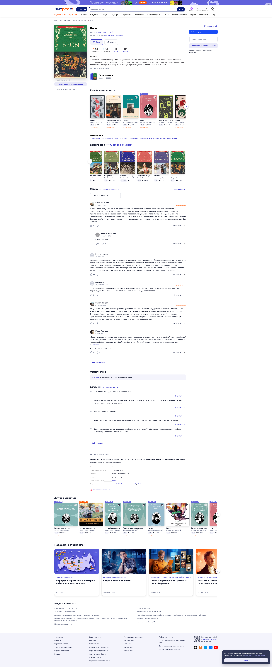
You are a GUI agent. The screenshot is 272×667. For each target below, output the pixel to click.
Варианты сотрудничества (99, 647)
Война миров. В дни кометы (127, 176)
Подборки (115, 15)
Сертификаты (204, 15)
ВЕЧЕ (114, 480)
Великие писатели (104, 138)
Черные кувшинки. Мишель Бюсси (149, 618)
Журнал (193, 15)
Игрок (177, 120)
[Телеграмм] (205, 647)
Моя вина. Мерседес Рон (63, 624)
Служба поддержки (61, 651)
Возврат (57, 654)
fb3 (120, 484)
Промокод (73, 15)
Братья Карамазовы (113, 120)
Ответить (177, 226)
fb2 (117, 484)
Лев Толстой (108, 178)
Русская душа (133, 138)
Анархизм (93, 138)
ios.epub (126, 484)
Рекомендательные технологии (170, 649)
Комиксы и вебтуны (179, 15)
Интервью (107, 577)
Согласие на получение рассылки (171, 646)
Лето (58, 577)
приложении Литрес (210, 639)
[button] (95, 50)
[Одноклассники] (200, 647)
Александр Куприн (160, 178)
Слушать (124, 577)
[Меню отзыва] (183, 226)
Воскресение (108, 176)
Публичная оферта (166, 637)
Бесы (142, 120)
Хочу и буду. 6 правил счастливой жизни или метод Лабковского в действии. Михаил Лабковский (171, 615)
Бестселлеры (129, 640)
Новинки (84, 15)
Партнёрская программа (98, 651)
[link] (135, 203)
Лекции (166, 15)
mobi (131, 484)
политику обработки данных (254, 655)
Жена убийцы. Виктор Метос (64, 612)
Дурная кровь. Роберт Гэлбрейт (65, 608)
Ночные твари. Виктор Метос (147, 622)
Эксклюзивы (139, 15)
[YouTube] (216, 647)
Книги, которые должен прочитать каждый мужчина (168, 582)
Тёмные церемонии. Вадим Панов (149, 612)
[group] (138, 204)
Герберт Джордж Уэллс (127, 178)
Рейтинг (182, 577)
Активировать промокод (133, 637)
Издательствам (95, 637)
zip (141, 484)
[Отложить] (102, 97)
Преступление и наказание (166, 120)
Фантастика (154, 577)
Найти (181, 9)
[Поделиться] (216, 26)
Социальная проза (159, 138)
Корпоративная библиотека (99, 661)
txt (138, 484)
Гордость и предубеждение (144, 176)
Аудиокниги (126, 15)
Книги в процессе (153, 15)
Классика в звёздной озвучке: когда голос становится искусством (216, 582)
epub (114, 484)
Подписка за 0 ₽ (60, 15)
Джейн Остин (142, 178)
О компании (58, 637)
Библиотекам (94, 644)
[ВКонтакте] (210, 647)
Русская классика (145, 138)
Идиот (92, 120)
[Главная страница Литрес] (63, 9)
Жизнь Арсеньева (94, 176)
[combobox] (133, 9)
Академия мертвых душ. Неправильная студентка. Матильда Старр (78, 615)
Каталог (83, 9)
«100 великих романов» (114, 35)
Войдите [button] (95, 377)
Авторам (92, 640)
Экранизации (172, 138)
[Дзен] (195, 647)
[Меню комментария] (183, 244)
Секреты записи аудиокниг (117, 580)
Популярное (94, 15)
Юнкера (157, 176)
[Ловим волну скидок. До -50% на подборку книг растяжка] (136, 2)
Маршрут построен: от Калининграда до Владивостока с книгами (75, 582)
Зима (188, 577)
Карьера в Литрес (61, 644)
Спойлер (95, 345)
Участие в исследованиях (63, 647)
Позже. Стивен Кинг (144, 608)
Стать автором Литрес (97, 654)
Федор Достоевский (97, 122)
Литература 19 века (119, 138)
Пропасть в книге (67, 577)
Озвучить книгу (95, 657)
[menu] (105, 195)
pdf (135, 484)
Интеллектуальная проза (169, 577)
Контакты (57, 640)
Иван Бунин (92, 178)
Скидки (105, 15)
